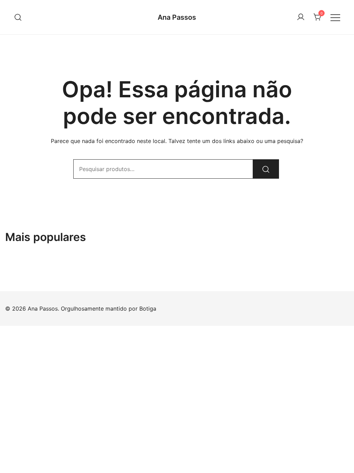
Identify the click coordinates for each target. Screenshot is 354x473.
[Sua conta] (301, 17)
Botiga (147, 308)
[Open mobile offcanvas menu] (335, 17)
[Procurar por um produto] (18, 17)
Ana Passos (177, 17)
